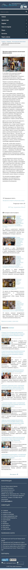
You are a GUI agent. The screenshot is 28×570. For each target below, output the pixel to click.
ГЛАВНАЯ (5, 510)
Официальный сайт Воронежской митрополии (14, 544)
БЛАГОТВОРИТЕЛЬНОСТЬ (9, 518)
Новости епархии (14, 27)
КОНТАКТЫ (5, 527)
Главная (4, 17)
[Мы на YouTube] (21, 7)
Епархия (14, 23)
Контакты (14, 33)
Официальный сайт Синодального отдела (13, 542)
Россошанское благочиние (19, 41)
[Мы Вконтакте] (25, 7)
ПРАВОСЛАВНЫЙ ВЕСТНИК (9, 516)
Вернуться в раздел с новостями (9, 321)
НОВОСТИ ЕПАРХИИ (8, 514)
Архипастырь (14, 20)
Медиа (14, 30)
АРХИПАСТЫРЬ (6, 512)
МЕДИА (4, 521)
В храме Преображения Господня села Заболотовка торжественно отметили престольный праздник (20, 241)
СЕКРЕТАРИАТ (6, 529)
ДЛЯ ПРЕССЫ (6, 525)
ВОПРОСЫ (5, 523)
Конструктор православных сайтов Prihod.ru (13, 546)
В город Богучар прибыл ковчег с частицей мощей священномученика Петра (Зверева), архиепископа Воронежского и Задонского (13, 404)
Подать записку (6, 37)
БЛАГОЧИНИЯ (6, 520)
